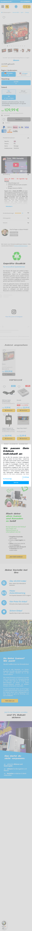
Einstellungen (25, 478)
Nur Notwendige (7, 479)
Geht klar (16, 482)
